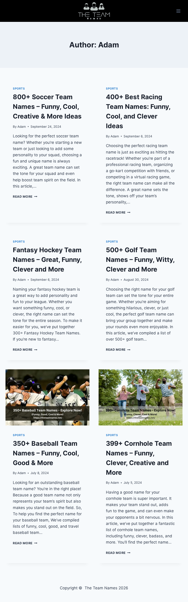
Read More (25, 196)
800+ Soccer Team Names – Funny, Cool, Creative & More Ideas (47, 106)
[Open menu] (178, 10)
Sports (19, 88)
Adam (21, 126)
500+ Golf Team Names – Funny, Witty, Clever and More (140, 259)
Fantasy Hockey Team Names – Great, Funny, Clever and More (47, 259)
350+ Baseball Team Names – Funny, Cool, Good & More (46, 453)
